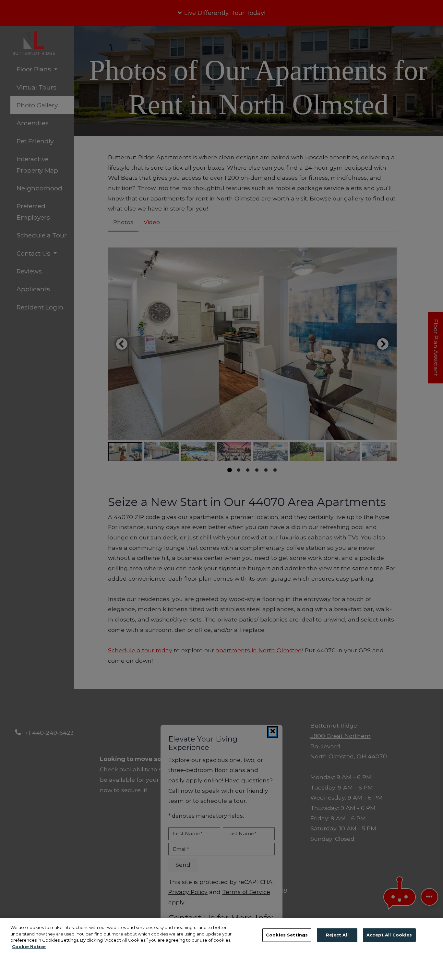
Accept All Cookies (389, 934)
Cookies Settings (287, 934)
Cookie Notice (29, 946)
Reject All (337, 934)
